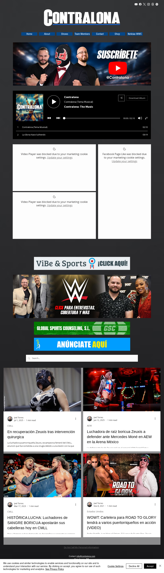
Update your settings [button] (60, 157)
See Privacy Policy (54, 569)
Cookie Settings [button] (115, 566)
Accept (150, 566)
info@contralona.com (86, 556)
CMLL (10, 425)
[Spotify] (157, 4)
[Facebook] (140, 4)
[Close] (160, 566)
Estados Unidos (95, 511)
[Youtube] (136, 4)
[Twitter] (144, 4)
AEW (89, 425)
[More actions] (77, 419)
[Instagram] (148, 4)
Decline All (134, 566)
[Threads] (152, 4)
